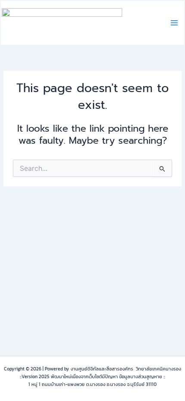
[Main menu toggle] (174, 23)
